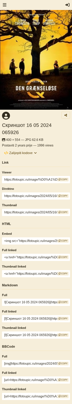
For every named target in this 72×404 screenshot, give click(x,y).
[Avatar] (6, 116)
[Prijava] (67, 5)
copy (64, 179)
